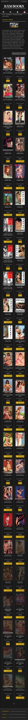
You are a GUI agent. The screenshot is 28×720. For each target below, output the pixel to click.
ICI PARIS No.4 (20, 448)
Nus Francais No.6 (20, 664)
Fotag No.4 (20, 287)
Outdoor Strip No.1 (20, 717)
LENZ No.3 (20, 582)
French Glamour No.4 (8, 395)
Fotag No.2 (20, 234)
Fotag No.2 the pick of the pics (8, 261)
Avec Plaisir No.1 (8, 73)
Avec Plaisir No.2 (20, 73)
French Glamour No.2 (8, 369)
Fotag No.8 (8, 341)
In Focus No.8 (8, 555)
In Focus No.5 (20, 502)
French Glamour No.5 (20, 395)
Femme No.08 (20, 126)
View (8, 80)
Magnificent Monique (7, 610)
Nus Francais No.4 (8, 664)
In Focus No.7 (20, 529)
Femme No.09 (20, 180)
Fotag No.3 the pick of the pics (8, 288)
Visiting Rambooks (4, 1)
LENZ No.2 (8, 582)
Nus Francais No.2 (8, 637)
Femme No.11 (8, 207)
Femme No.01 (8, 153)
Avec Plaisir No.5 (20, 99)
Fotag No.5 (8, 314)
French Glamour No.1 (20, 342)
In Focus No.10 (20, 475)
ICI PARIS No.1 (8, 421)
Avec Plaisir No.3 (8, 99)
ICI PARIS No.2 (20, 421)
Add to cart (21, 161)
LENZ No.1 (20, 555)
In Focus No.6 (8, 529)
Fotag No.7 (20, 314)
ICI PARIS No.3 (8, 448)
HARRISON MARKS (8, 76)
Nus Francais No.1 (20, 610)
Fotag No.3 (20, 260)
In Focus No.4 (8, 502)
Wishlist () (24, 1)
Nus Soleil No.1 (8, 690)
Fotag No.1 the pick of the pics (8, 234)
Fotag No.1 (20, 207)
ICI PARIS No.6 (8, 475)
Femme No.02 (20, 153)
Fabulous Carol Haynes (8, 127)
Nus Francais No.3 (20, 637)
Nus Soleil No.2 (20, 690)
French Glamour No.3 (20, 369)
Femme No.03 (8, 180)
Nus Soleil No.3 (8, 716)
